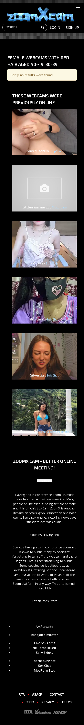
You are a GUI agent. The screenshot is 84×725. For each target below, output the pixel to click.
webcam (55, 556)
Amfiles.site (44, 626)
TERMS (67, 702)
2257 (30, 702)
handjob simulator (44, 635)
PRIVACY (47, 702)
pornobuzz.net (44, 660)
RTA (22, 694)
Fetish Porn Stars (44, 601)
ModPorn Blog (44, 670)
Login (55, 27)
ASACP (37, 694)
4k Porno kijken (44, 647)
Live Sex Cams (44, 643)
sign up (72, 27)
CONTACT (57, 694)
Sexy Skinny (44, 652)
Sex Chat (44, 665)
